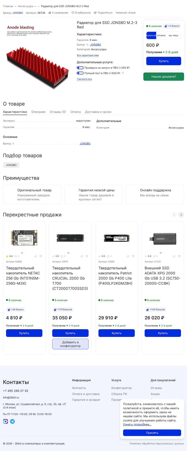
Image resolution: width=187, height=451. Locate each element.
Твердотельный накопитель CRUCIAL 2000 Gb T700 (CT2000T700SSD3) (70, 278)
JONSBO (17, 12)
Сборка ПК (119, 394)
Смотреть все (84, 79)
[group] (38, 55)
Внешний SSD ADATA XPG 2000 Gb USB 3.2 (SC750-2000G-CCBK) (163, 276)
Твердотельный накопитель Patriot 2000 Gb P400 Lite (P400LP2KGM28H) (115, 276)
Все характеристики (88, 55)
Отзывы (156, 388)
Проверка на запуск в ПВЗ (107, 67)
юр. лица (173, 35)
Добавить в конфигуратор (70, 344)
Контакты (79, 388)
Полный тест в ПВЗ (102, 73)
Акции (155, 394)
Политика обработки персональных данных (156, 443)
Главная (8, 6)
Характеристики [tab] (15, 112)
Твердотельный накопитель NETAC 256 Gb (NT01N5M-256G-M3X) (23, 276)
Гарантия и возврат (86, 400)
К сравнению (60, 12)
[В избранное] (41, 256)
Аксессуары (26, 6)
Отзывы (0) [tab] (58, 112)
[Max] (5, 421)
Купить (164, 61)
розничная (151, 35)
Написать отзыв (126, 12)
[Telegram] (12, 421)
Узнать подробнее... (137, 424)
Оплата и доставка (86, 394)
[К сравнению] (35, 256)
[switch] (80, 67)
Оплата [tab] (75, 112)
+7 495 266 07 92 (15, 391)
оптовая (161, 35)
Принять (152, 433)
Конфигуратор (121, 388)
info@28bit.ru (11, 397)
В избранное (83, 12)
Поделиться (105, 12)
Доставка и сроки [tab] (98, 112)
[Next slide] (181, 215)
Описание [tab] (38, 112)
